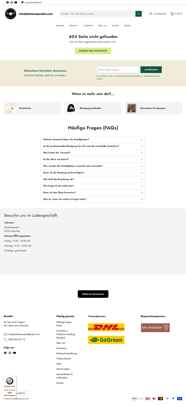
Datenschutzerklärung (66, 353)
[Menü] (14, 377)
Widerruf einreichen (93, 294)
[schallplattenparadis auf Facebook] (7, 3)
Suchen (60, 383)
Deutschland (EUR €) (33, 2)
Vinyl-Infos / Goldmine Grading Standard (65, 334)
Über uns (60, 343)
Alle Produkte (63, 369)
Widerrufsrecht (63, 358)
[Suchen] (138, 14)
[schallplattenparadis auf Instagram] (11, 3)
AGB (58, 363)
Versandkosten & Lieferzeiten (64, 376)
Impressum (61, 348)
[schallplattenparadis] (29, 13)
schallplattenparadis (20, 398)
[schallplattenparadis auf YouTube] (15, 3)
